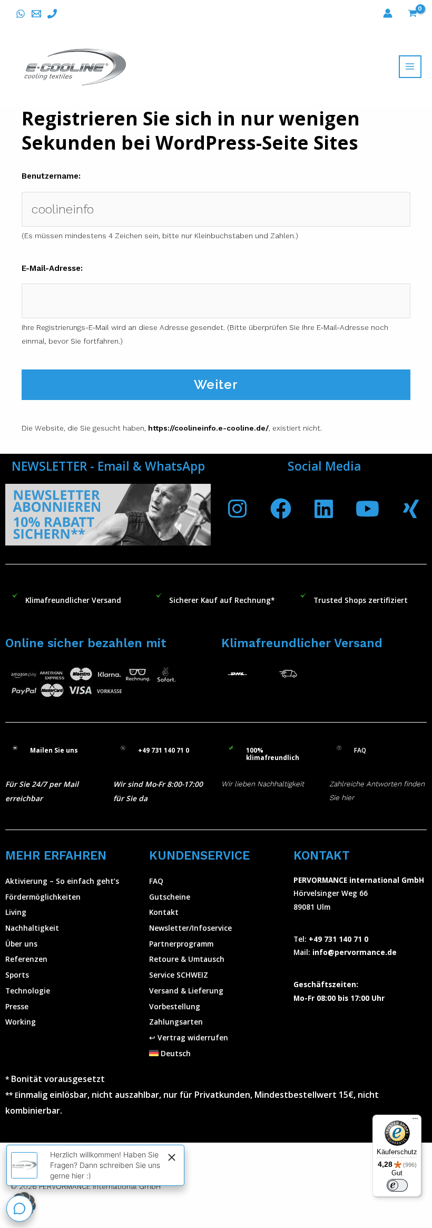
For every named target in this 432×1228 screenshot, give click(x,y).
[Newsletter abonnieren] (108, 514)
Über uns (21, 944)
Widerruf (323, 1186)
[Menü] (415, 1121)
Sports (17, 975)
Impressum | (265, 1186)
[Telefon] (52, 13)
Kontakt (164, 912)
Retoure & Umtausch (186, 959)
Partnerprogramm (181, 944)
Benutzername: (51, 176)
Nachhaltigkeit (32, 928)
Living (15, 912)
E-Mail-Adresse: (52, 268)
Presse (16, 1006)
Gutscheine (169, 897)
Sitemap (316, 1200)
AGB (295, 1186)
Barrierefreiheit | (272, 1200)
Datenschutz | (368, 1186)
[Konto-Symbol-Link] (387, 13)
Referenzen (26, 959)
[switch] (397, 1185)
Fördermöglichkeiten (43, 897)
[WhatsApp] (20, 13)
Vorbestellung (174, 1006)
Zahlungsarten (176, 1022)
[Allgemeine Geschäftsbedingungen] (308, 1186)
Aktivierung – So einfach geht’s (62, 881)
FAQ (156, 881)
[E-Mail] (36, 13)
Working (20, 1022)
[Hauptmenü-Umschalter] (410, 66)
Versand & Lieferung (186, 991)
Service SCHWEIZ (178, 975)
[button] (215, 1053)
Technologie (27, 991)
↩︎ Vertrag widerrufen (188, 1037)
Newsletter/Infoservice (190, 928)
